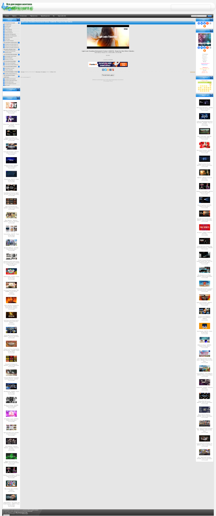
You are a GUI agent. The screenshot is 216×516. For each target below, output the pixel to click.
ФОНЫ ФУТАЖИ (9, 37)
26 (204, 91)
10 (200, 87)
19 (204, 89)
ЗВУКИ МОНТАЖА (9, 82)
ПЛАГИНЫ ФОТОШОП (10, 63)
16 (198, 89)
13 (206, 87)
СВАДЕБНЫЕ (8, 24)
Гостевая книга (23, 15)
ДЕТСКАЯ (7, 85)
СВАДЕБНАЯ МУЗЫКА (10, 79)
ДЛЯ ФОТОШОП (8, 58)
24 (200, 91)
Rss (54, 15)
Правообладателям (45, 15)
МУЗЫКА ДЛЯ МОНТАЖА (11, 80)
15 (210, 87)
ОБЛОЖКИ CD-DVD (9, 68)
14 (208, 87)
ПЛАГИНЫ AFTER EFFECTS (11, 64)
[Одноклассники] (108, 70)
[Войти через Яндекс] (207, 23)
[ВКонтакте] (103, 70)
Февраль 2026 (204, 80)
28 (208, 91)
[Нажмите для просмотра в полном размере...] (108, 48)
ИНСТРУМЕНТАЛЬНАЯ (10, 83)
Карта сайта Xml (62, 15)
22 (210, 89)
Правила (14, 15)
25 (202, 91)
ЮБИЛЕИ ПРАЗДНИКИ (10, 34)
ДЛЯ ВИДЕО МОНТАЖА (10, 56)
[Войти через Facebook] (204, 23)
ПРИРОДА (7, 39)
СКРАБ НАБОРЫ (9, 70)
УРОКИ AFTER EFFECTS (11, 73)
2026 (26, 19)
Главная (7, 15)
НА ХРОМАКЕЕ (8, 31)
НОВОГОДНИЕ (8, 29)
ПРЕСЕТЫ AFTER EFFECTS (11, 46)
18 (202, 89)
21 (208, 89)
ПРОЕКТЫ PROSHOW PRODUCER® (10, 52)
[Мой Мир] (110, 70)
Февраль (30, 19)
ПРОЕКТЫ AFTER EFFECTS (11, 44)
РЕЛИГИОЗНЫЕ (9, 32)
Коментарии (11, 113)
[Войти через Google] (210, 23)
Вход (111, 81)
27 (206, 91)
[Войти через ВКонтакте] (201, 23)
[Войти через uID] (199, 23)
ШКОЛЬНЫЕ (8, 26)
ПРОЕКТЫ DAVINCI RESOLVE (12, 47)
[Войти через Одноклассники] (204, 26)
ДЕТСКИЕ (7, 28)
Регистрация (106, 81)
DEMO (108, 55)
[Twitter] (106, 70)
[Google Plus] (113, 70)
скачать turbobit (108, 59)
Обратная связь (33, 15)
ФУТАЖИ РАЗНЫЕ (9, 40)
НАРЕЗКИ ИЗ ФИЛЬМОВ (11, 36)
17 (200, 89)
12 (204, 87)
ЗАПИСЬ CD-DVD (9, 59)
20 (206, 89)
